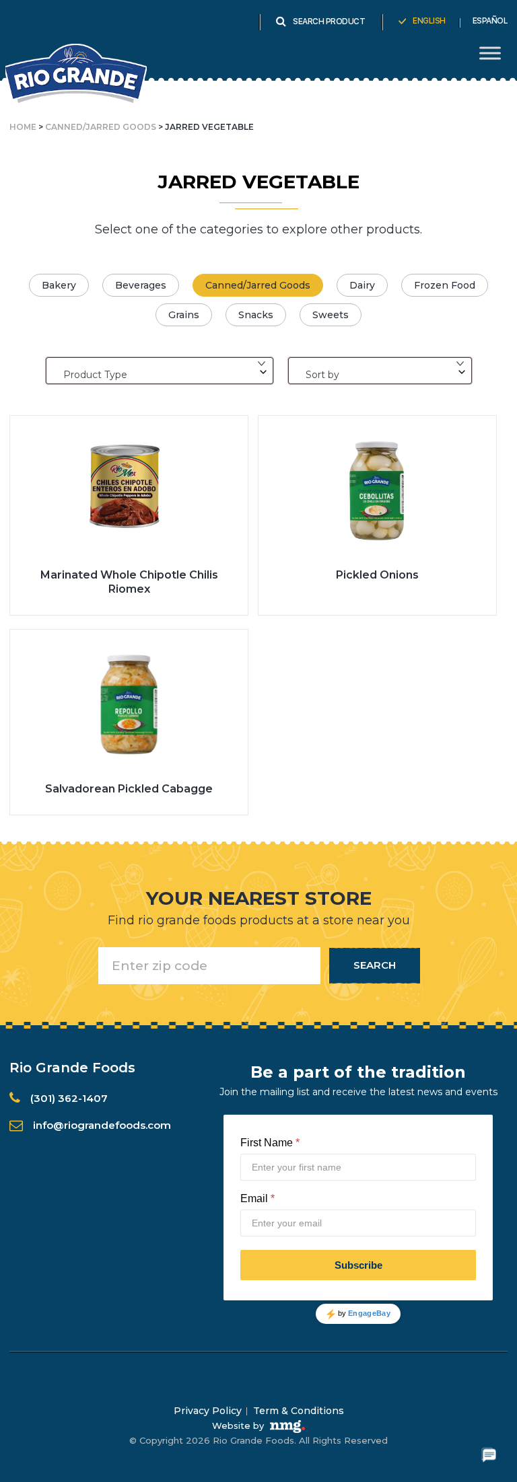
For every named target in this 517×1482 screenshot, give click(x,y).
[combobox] (159, 370)
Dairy (362, 285)
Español (490, 21)
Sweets (330, 315)
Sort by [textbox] (322, 375)
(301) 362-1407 (69, 1098)
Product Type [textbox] (95, 375)
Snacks (255, 315)
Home (22, 127)
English (429, 21)
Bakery (59, 285)
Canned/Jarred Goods (100, 127)
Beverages (140, 285)
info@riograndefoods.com (102, 1125)
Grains (183, 315)
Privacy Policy (208, 1411)
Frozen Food (444, 285)
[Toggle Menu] (490, 52)
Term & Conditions (298, 1411)
